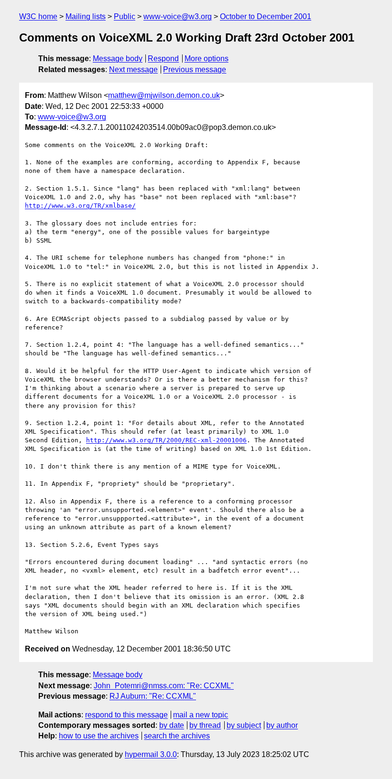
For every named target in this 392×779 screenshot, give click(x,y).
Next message (133, 69)
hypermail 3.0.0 (151, 754)
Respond (163, 58)
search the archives (177, 736)
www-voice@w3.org (177, 16)
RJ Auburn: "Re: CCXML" (152, 696)
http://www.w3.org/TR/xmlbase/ (80, 205)
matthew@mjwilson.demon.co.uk (164, 95)
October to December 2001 (265, 16)
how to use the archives (99, 736)
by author (282, 725)
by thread (205, 725)
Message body (117, 58)
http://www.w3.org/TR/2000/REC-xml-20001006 (166, 440)
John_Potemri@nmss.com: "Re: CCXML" (164, 686)
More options (207, 58)
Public (124, 16)
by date (171, 725)
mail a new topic (200, 715)
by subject (244, 725)
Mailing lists (85, 16)
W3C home (38, 16)
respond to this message (126, 715)
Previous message (194, 69)
